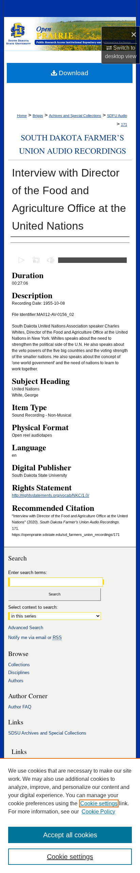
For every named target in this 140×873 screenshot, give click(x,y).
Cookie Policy (98, 812)
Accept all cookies (70, 835)
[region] (70, 815)
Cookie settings (99, 803)
